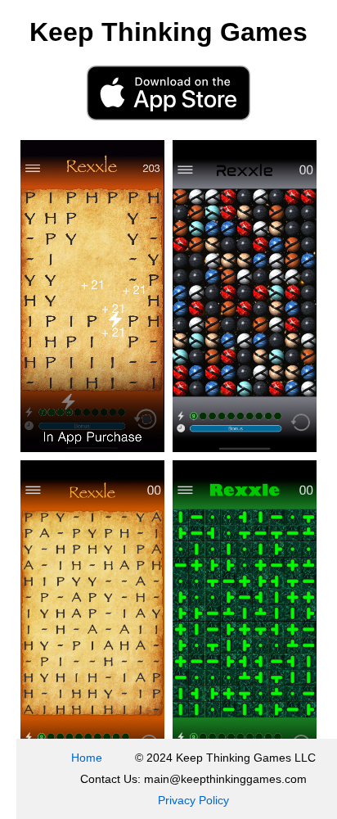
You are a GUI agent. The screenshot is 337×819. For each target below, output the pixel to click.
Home (86, 757)
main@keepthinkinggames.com (225, 778)
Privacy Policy (193, 800)
